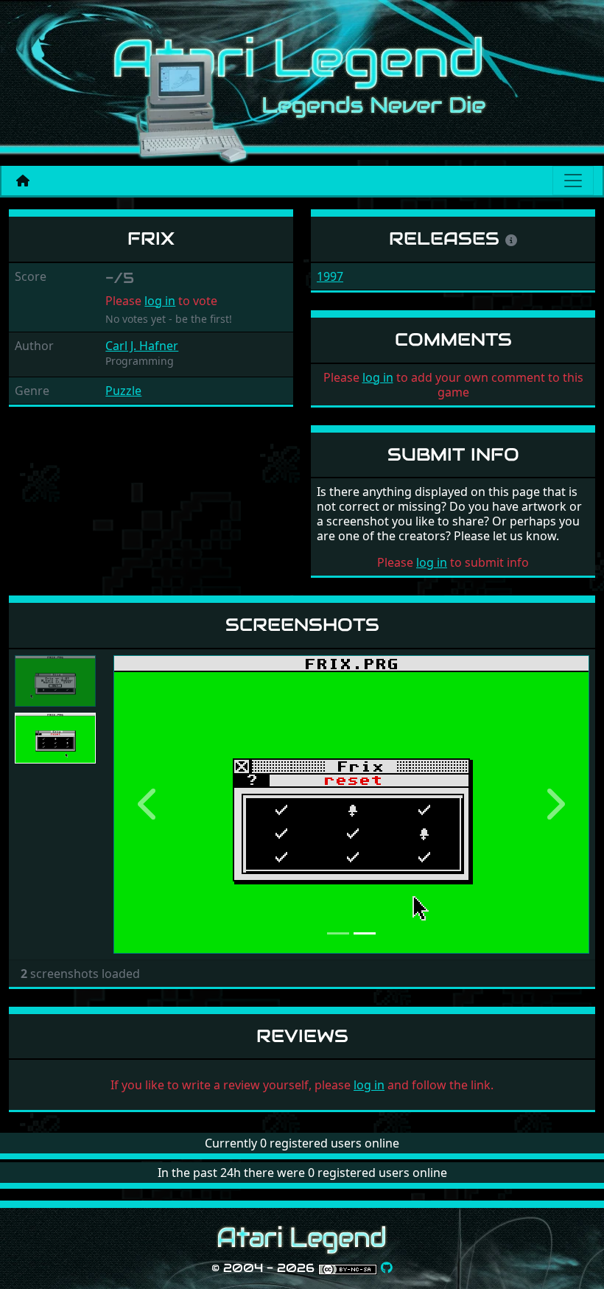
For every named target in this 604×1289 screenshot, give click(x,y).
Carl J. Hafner (141, 346)
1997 (330, 276)
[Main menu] (573, 180)
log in (159, 301)
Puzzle (123, 390)
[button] (149, 804)
